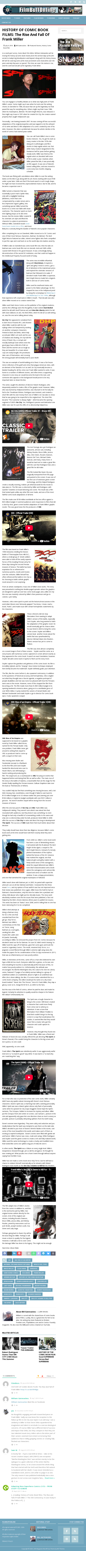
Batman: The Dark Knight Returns (17, 1264)
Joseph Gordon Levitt (25, 1281)
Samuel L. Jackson (10, 1298)
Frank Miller (39, 1273)
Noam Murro (9, 1290)
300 (9, 1260)
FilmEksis (15, 1383)
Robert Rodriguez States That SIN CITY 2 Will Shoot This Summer (10, 1355)
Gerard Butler (9, 1277)
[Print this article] (28, 1254)
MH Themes (60, 1549)
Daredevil (33, 1269)
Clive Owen (21, 1269)
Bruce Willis (8, 1269)
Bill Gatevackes (21, 46)
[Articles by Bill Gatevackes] (32, 1540)
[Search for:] (70, 31)
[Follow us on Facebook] (71, 2)
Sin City (24, 1298)
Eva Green (26, 1273)
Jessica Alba (8, 1281)
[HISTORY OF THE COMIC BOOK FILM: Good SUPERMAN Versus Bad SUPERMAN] (47, 1343)
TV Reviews (51, 18)
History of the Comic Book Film (31, 1277)
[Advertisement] (71, 79)
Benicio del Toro (40, 1264)
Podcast (76, 18)
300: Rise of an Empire (23, 1260)
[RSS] (84, 2)
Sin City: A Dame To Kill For (41, 1298)
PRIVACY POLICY (7, 1541)
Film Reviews (38, 18)
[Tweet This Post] (9, 1254)
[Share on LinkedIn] (14, 1254)
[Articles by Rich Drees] (32, 1530)
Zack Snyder (20, 1303)
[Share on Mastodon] (38, 1254)
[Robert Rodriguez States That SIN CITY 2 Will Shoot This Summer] (10, 1343)
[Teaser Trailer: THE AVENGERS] (29, 1341)
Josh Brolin (42, 1281)
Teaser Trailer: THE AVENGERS (27, 1349)
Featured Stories (35, 46)
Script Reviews (64, 18)
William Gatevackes (20, 1398)
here (9, 887)
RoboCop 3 (20, 1294)
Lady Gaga (8, 1286)
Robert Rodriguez (44, 1290)
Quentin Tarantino (25, 1290)
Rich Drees (41, 1527)
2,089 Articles (43, 1312)
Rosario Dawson (34, 1294)
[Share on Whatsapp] (33, 1254)
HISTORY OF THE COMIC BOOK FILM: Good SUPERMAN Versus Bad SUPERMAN (47, 1357)
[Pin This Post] (19, 1254)
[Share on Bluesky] (48, 1254)
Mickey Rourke (40, 1286)
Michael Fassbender (23, 1286)
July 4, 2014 (9, 46)
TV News (17, 18)
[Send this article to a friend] (24, 1254)
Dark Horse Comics (11, 1273)
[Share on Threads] (53, 1254)
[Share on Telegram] (43, 1254)
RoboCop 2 (8, 1294)
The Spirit (7, 1303)
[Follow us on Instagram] (80, 2)
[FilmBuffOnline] (43, 14)
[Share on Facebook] (4, 1254)
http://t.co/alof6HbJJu (29, 1389)
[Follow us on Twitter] (75, 2)
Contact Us (6, 22)
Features (27, 18)
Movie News (6, 18)
